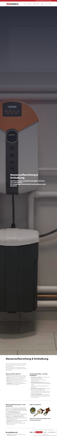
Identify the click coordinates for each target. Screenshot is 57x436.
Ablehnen (45, 432)
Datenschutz (44, 434)
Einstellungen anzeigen (51, 432)
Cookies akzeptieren (39, 432)
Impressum (47, 434)
